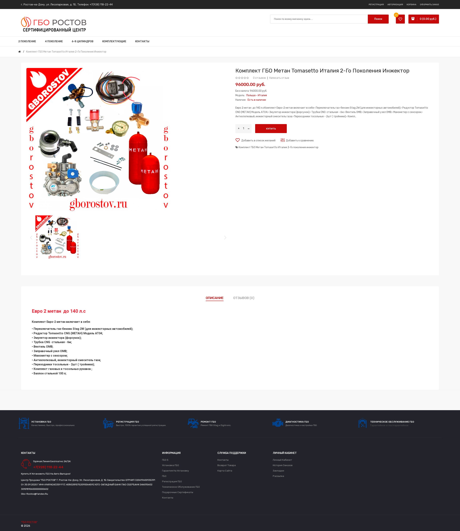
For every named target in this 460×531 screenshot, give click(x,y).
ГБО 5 (165, 460)
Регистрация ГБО (172, 481)
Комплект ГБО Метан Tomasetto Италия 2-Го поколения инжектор (66, 51)
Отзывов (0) (243, 298)
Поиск (378, 18)
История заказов (283, 465)
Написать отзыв (279, 77)
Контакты (167, 497)
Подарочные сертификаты (177, 492)
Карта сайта (224, 470)
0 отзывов (259, 77)
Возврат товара (226, 465)
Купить (271, 128)
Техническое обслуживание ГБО (181, 487)
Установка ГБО (170, 465)
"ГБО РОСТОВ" (29, 522)
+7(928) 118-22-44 (101, 4)
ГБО (164, 476)
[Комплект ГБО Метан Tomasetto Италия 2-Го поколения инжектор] (57, 237)
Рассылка (278, 476)
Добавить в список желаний (258, 140)
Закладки (278, 470)
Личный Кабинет (282, 460)
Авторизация (395, 4)
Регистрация (376, 4)
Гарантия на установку (175, 470)
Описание (215, 298)
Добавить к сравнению (300, 140)
